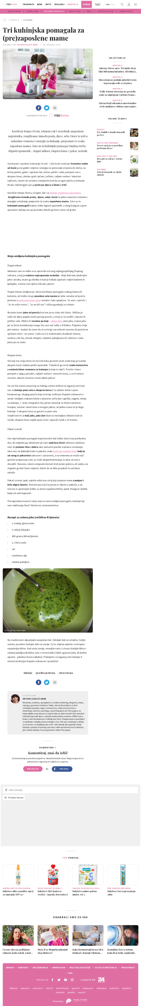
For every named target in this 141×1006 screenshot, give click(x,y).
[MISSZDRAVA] (109, 4)
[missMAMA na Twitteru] (59, 980)
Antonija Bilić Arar (27, 44)
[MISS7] (98, 4)
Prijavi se (32, 769)
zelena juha (56, 321)
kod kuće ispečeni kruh (64, 451)
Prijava (64, 769)
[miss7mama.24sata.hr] (10, 4)
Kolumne (27, 20)
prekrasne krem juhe (29, 300)
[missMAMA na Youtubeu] (65, 980)
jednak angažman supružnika (65, 192)
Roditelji (14, 20)
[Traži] (122, 4)
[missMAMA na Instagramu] (72, 980)
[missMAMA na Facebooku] (52, 980)
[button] (135, 4)
